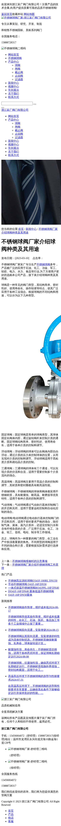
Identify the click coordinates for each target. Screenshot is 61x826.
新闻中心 (31, 229)
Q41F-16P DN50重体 (20, 594)
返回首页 (6, 14)
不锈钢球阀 (43, 264)
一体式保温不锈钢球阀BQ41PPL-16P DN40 (33, 587)
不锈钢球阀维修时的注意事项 (29, 561)
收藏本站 (17, 14)
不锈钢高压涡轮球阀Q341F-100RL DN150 (32, 580)
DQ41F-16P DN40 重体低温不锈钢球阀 (31, 591)
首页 (21, 229)
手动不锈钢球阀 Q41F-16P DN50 (27, 584)
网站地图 (29, 14)
